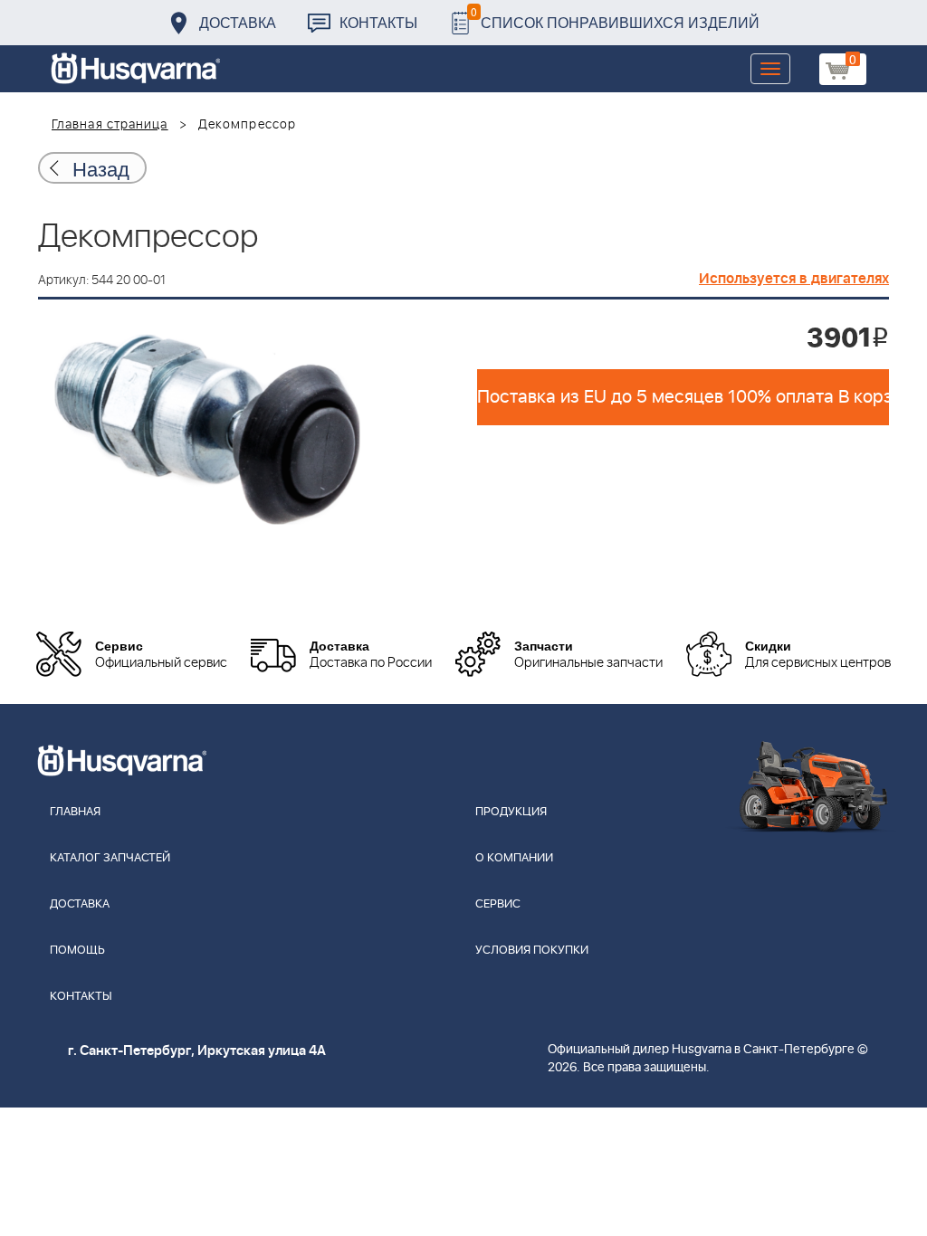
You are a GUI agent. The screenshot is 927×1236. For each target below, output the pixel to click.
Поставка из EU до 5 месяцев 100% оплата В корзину (683, 397)
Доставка (237, 22)
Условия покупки (531, 950)
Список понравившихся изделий (615, 18)
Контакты (378, 22)
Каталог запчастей (110, 858)
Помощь (77, 950)
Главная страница (110, 125)
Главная (75, 812)
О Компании (514, 858)
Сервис (498, 904)
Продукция (511, 812)
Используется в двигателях (794, 279)
